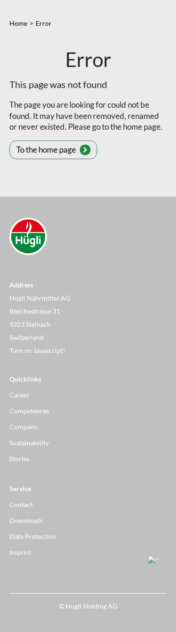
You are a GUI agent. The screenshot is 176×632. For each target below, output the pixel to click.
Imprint (20, 552)
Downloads (26, 520)
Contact (21, 504)
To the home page (46, 149)
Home (18, 23)
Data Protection (32, 536)
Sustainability (29, 443)
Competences (29, 411)
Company (23, 427)
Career (19, 395)
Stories (19, 459)
